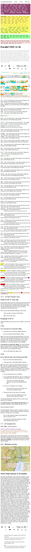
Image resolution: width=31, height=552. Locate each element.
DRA (9, 8)
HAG (9, 23)
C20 (5, 38)
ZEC (13, 23)
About (15, 1)
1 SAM (13, 17)
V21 (2, 42)
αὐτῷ (18, 87)
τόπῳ (8, 87)
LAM (26, 20)
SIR (22, 24)
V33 (18, 42)
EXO (13, 16)
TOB (11, 24)
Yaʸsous (12, 81)
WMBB (20, 5)
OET (2, 4)
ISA (13, 20)
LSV (2, 7)
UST (20, 4)
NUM (20, 16)
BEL (10, 26)
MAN (13, 26)
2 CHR (17, 19)
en (4, 90)
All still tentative (27, 73)
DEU (24, 16)
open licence (19, 539)
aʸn (1, 90)
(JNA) (4, 22)
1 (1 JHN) (24, 31)
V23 (4, 42)
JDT (14, 24)
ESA (17, 24)
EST (2, 23)
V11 (17, 40)
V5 (10, 40)
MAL (16, 23)
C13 (11, 36)
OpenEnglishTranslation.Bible (12, 547)
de (8, 89)
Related (24, 11)
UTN (2, 423)
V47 (7, 43)
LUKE (19, 27)
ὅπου (10, 87)
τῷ (5, 87)
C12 (7, 36)
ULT (17, 4)
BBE (19, 7)
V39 (26, 42)
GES (23, 23)
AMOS (26, 17)
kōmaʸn (25, 89)
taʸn (22, 89)
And (7, 81)
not (17, 81)
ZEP (16, 20)
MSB (27, 4)
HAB (19, 20)
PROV (21, 19)
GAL (6, 28)
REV (19, 32)
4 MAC (2, 27)
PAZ (4, 26)
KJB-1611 (9, 9)
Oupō (6, 89)
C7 (24, 35)
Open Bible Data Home (6, 1)
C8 (26, 35)
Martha (24, 77)
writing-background (12, 426)
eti (3, 90)
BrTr (20, 11)
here (14, 478)
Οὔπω (7, 86)
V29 (12, 42)
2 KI (9, 19)
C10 (4, 36)
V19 (28, 40)
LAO (20, 23)
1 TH (10, 28)
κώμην (26, 86)
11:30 (2, 115)
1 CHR (12, 19)
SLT (23, 8)
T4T (13, 7)
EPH (9, 30)
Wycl (2, 11)
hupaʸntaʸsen (16, 90)
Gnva (18, 9)
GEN (9, 16)
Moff (23, 7)
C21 (8, 38)
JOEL (5, 20)
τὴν (23, 86)
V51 (12, 43)
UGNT (2, 264)
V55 (18, 43)
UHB (11, 11)
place (14, 82)
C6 (21, 35)
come (24, 75)
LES (26, 23)
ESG (1, 24)
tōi (5, 90)
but (8, 77)
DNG (5, 24)
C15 (17, 36)
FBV (5, 7)
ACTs (23, 27)
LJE (1, 26)
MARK (10, 27)
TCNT (9, 7)
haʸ (22, 90)
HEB (10, 31)
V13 (20, 40)
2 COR (22, 28)
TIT (20, 30)
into (25, 81)
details (19, 541)
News (21, 1)
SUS (7, 26)
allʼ (28, 89)
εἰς (21, 86)
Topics (2, 12)
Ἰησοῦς (19, 86)
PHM (5, 30)
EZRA (24, 22)
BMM (2, 444)
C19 (2, 38)
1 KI (5, 19)
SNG (2, 20)
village (2, 77)
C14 (14, 36)
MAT (15, 27)
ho (14, 89)
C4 (16, 35)
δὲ (10, 86)
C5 (18, 35)
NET (24, 5)
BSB (24, 4)
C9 (1, 36)
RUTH (9, 17)
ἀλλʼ (29, 86)
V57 (21, 43)
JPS (26, 7)
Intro (5, 35)
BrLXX (16, 11)
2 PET (2, 31)
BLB (2, 5)
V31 (15, 42)
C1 (8, 35)
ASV (6, 8)
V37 (23, 42)
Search (2, 14)
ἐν (4, 87)
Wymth (2, 8)
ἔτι (2, 87)
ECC (26, 19)
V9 (14, 40)
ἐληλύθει (13, 86)
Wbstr (26, 8)
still (12, 77)
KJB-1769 (3, 9)
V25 (7, 42)
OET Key (27, 1)
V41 (29, 42)
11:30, (2, 125)
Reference (19, 12)
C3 (13, 35)
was (7, 82)
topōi (8, 90)
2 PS (8, 24)
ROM (26, 28)
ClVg (2, 256)
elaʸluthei (11, 89)
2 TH (13, 28)
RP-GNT (3, 277)
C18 (27, 36)
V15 (22, 40)
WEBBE (15, 5)
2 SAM (18, 17)
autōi (20, 90)
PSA (22, 17)
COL (2, 30)
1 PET (23, 30)
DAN (16, 22)
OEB (10, 5)
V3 (8, 40)
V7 (12, 40)
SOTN (2, 296)
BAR (26, 24)
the (9, 81)
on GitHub (10, 539)
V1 (6, 40)
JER (23, 20)
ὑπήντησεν (14, 87)
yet (19, 81)
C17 (24, 36)
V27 (10, 42)
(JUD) (16, 31)
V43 (2, 43)
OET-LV (12, 4)
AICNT (6, 5)
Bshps (14, 9)
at (10, 82)
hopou (10, 90)
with (2, 83)
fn (3, 112)
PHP (13, 30)
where (20, 77)
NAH (9, 22)
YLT (13, 8)
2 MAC (21, 26)
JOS (2, 17)
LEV (16, 16)
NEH (5, 23)
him (1, 78)
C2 (10, 35)
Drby (16, 8)
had (15, 81)
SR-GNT (6, 11)
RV (20, 8)
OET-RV (6, 4)
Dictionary (25, 12)
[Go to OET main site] (5, 546)
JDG (5, 17)
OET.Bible (22, 547)
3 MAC (25, 26)
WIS (20, 24)
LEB (16, 7)
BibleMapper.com (9, 444)
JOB (28, 16)
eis (20, 89)
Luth (2, 246)
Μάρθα (23, 87)
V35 (21, 42)
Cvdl (22, 9)
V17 (25, 40)
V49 (10, 43)
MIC (9, 20)
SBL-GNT (3, 270)
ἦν (1, 87)
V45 (4, 43)
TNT (25, 9)
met (25, 82)
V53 (15, 43)
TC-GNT (3, 284)
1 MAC (17, 26)
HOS (2, 19)
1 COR (17, 28)
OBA (13, 22)
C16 (20, 36)
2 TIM (6, 31)
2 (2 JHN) (4, 32)
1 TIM (16, 30)
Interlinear (12, 12)
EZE (20, 22)
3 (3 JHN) (13, 32)
